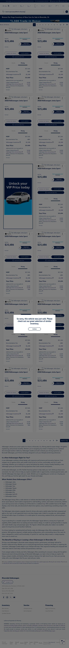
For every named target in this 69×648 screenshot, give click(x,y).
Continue (34, 329)
